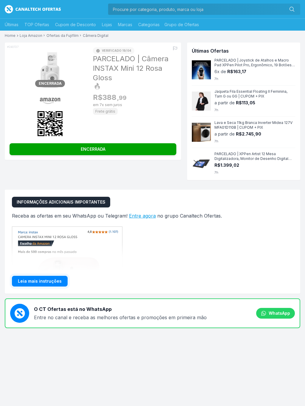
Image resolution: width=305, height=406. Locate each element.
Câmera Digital (95, 35)
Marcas (125, 24)
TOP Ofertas (36, 24)
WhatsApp (279, 313)
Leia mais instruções (40, 281)
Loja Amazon (31, 35)
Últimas (11, 24)
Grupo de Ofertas (181, 24)
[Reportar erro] (175, 48)
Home (10, 35)
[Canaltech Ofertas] (33, 9)
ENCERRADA (93, 149)
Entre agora (142, 216)
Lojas (107, 24)
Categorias (149, 24)
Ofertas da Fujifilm (62, 35)
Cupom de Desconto (75, 24)
